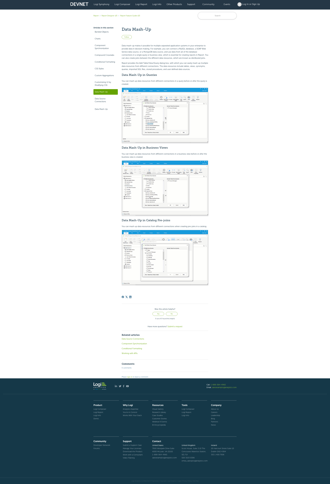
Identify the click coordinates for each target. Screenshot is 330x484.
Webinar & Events (159, 422)
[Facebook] (123, 297)
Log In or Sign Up (251, 4)
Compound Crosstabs (104, 55)
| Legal (179, 481)
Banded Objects (102, 32)
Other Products (174, 4)
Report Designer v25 (109, 16)
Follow (126, 37)
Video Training (129, 458)
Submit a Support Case (132, 445)
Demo (96, 418)
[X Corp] (126, 297)
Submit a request (175, 326)
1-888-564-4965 (218, 385)
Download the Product (132, 451)
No (172, 314)
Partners (214, 422)
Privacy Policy (187, 481)
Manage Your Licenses (132, 448)
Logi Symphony (101, 4)
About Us (215, 409)
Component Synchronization (102, 47)
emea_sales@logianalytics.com (194, 461)
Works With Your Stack (132, 415)
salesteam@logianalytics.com (224, 387)
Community (208, 4)
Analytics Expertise (130, 409)
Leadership (215, 415)
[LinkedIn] (130, 297)
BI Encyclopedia (159, 425)
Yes (158, 314)
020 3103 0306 (188, 458)
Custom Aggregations (104, 75)
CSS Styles (99, 68)
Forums (96, 448)
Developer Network (101, 445)
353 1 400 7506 (217, 454)
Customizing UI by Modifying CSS (103, 83)
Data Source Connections (100, 100)
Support (191, 4)
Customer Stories (159, 418)
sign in (129, 377)
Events (227, 4)
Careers (214, 412)
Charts (98, 39)
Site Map (196, 481)
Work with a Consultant (133, 455)
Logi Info (156, 4)
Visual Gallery (157, 409)
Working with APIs (130, 353)
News (213, 425)
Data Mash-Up (101, 92)
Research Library (159, 412)
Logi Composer (122, 4)
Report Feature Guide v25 (130, 16)
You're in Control (130, 412)
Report (96, 16)
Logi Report (141, 4)
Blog (213, 418)
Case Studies (157, 415)
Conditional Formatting (105, 62)
